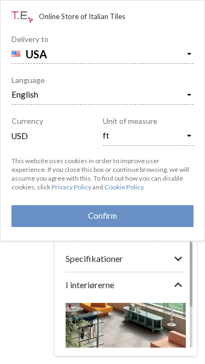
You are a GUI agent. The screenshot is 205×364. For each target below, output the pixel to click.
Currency (27, 121)
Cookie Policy (123, 187)
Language (28, 80)
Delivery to (30, 39)
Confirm (102, 215)
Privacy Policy (71, 187)
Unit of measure (130, 121)
